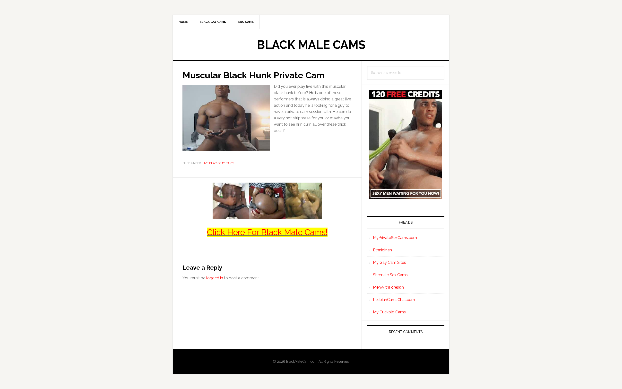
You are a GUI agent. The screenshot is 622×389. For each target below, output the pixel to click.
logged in (214, 278)
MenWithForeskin (388, 287)
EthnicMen (382, 250)
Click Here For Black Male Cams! (267, 232)
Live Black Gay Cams (218, 163)
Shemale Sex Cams (390, 275)
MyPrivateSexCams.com (395, 237)
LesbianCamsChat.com (394, 299)
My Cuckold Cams (389, 312)
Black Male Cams (311, 45)
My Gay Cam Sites (389, 262)
